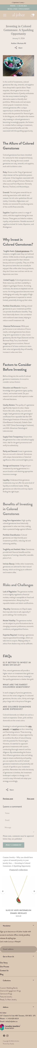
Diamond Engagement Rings (10, 991)
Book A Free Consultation (18, 9)
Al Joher (16, 1041)
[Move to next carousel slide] (34, 891)
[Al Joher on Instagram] (7, 1036)
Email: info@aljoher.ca (8, 1021)
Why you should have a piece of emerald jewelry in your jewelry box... (18, 860)
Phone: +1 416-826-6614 (18, 6)
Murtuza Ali (21, 43)
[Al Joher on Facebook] (4, 1036)
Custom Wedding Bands (9, 988)
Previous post (8, 799)
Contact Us (4, 970)
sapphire (16, 729)
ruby (29, 726)
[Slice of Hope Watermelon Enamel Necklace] (18, 891)
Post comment (13, 845)
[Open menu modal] (5, 15)
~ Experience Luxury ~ (18, 2)
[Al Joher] (18, 15)
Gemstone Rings (6, 993)
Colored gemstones (22, 251)
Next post (30, 799)
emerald (6, 729)
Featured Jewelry (6, 996)
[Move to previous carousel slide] (2, 891)
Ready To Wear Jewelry (8, 999)
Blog (1, 974)
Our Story (4, 962)
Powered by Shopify (8, 1044)
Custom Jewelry (9, 857)
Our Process (4, 966)
